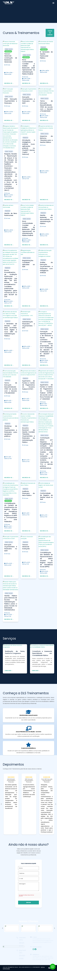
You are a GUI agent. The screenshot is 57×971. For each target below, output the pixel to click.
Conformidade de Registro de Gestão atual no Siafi (46, 496)
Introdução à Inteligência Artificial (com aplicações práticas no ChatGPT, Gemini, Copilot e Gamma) (28, 147)
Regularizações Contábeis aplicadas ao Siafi (28, 263)
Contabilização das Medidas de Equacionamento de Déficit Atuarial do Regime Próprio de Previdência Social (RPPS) (46, 560)
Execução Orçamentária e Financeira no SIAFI (28, 100)
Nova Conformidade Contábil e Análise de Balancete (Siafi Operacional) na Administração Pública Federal (28, 67)
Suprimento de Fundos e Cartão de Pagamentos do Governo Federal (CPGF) (28, 385)
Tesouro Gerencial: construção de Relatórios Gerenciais (10, 58)
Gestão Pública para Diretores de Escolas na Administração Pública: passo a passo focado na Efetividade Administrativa (10, 603)
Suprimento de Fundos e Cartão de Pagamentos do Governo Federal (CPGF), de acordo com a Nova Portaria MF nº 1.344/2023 (46, 392)
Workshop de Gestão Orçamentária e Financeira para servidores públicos (10, 431)
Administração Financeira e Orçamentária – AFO (28, 325)
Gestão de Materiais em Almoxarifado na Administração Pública (46, 219)
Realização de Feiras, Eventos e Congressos (15, 652)
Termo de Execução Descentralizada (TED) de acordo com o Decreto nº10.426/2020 (46, 106)
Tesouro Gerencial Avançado (26, 547)
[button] (53, 3)
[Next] (54, 928)
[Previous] (2, 928)
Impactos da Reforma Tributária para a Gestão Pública (46, 139)
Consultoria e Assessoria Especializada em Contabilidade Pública (42, 653)
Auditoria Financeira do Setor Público (28, 493)
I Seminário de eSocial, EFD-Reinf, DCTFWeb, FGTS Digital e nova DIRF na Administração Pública (10, 330)
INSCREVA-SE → (9, 83)
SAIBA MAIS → (9, 670)
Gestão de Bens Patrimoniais (10, 214)
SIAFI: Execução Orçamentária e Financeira (10, 101)
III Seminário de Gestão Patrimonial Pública (46, 55)
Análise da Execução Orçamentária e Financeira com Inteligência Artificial (46, 267)
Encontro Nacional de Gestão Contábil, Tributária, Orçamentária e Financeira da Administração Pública (28, 435)
